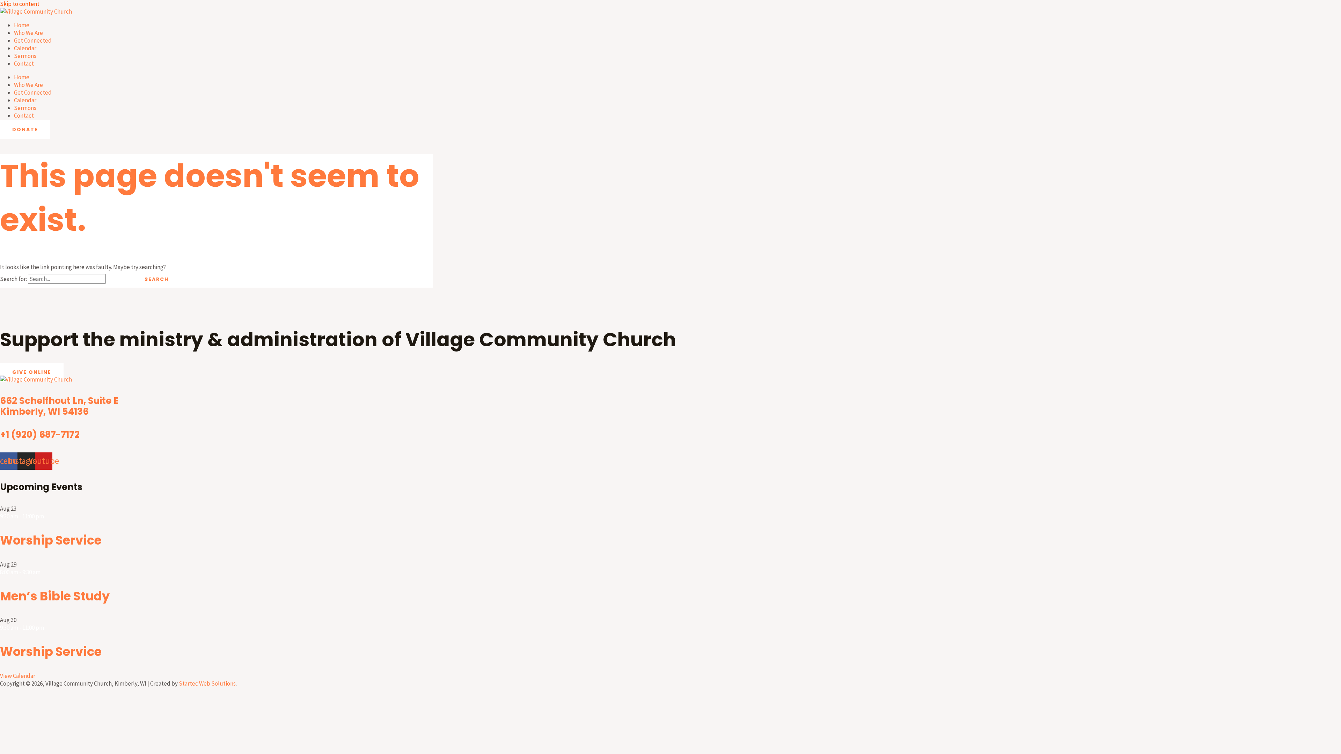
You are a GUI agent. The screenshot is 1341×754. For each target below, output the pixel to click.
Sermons (25, 56)
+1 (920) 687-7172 (40, 434)
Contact (24, 63)
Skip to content (19, 4)
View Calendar (17, 676)
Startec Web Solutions (207, 683)
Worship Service (51, 540)
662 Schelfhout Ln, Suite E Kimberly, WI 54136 (59, 406)
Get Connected (33, 40)
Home (21, 25)
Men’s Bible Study (55, 596)
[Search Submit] (119, 279)
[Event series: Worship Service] (47, 516)
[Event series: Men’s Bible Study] (44, 572)
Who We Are (28, 33)
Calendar (25, 48)
